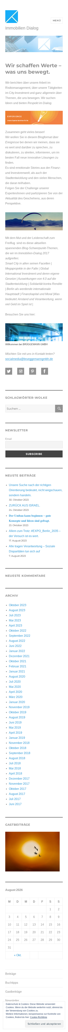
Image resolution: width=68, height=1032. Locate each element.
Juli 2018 (15, 763)
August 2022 (17, 640)
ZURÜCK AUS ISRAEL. (24, 505)
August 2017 (17, 793)
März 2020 (15, 697)
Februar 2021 (17, 666)
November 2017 (19, 783)
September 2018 (19, 753)
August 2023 (17, 610)
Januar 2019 (17, 737)
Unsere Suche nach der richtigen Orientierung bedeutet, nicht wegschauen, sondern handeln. (35, 490)
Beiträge (10, 973)
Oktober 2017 (17, 788)
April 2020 (15, 691)
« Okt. (17, 955)
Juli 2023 (15, 615)
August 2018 (17, 758)
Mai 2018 (15, 768)
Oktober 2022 (17, 630)
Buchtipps (11, 982)
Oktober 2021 (17, 661)
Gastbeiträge (13, 991)
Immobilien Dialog (21, 28)
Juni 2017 (15, 804)
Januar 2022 (17, 651)
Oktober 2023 (17, 605)
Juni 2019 (15, 722)
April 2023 (15, 625)
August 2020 (17, 676)
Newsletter (12, 1000)
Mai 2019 (15, 727)
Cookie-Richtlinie (38, 1017)
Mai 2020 (15, 686)
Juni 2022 (15, 645)
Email (8, 438)
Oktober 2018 (17, 748)
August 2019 (17, 717)
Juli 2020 (15, 681)
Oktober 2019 (17, 712)
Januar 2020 (17, 702)
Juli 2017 (15, 799)
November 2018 (19, 742)
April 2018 (15, 773)
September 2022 (19, 635)
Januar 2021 (17, 671)
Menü (57, 20)
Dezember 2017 (19, 778)
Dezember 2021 (19, 656)
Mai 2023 (15, 620)
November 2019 (19, 707)
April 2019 (15, 732)
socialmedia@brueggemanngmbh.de (29, 358)
